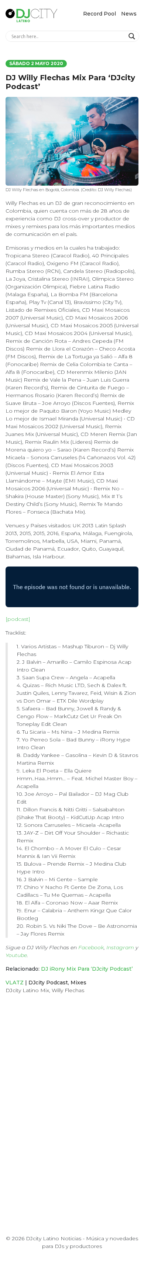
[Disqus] (72, 1104)
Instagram (120, 947)
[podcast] (18, 619)
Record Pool (99, 13)
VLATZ (15, 982)
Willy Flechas (68, 990)
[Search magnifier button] (133, 36)
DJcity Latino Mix (27, 990)
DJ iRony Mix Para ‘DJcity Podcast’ (87, 969)
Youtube (16, 955)
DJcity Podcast (48, 982)
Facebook (91, 947)
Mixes (78, 982)
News (129, 13)
